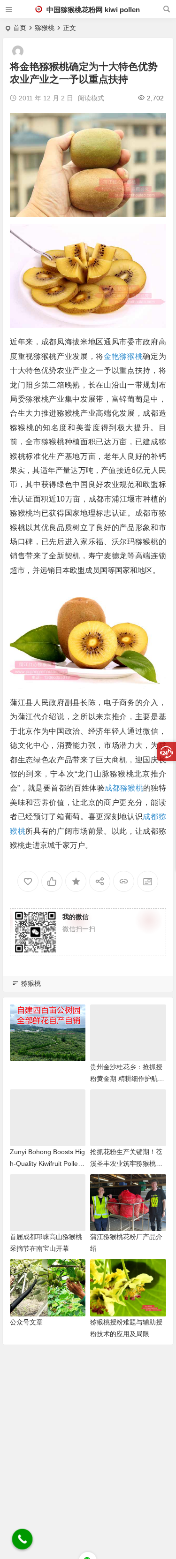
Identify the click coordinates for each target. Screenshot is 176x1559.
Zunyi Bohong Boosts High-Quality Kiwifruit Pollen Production (47, 1163)
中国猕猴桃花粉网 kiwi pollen (92, 10)
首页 (19, 27)
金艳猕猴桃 (123, 356)
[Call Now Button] (22, 1539)
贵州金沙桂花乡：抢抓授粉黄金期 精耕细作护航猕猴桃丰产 (127, 1078)
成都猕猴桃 (124, 788)
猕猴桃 (44, 27)
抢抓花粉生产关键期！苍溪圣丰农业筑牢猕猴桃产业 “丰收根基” (126, 1163)
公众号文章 (26, 1322)
